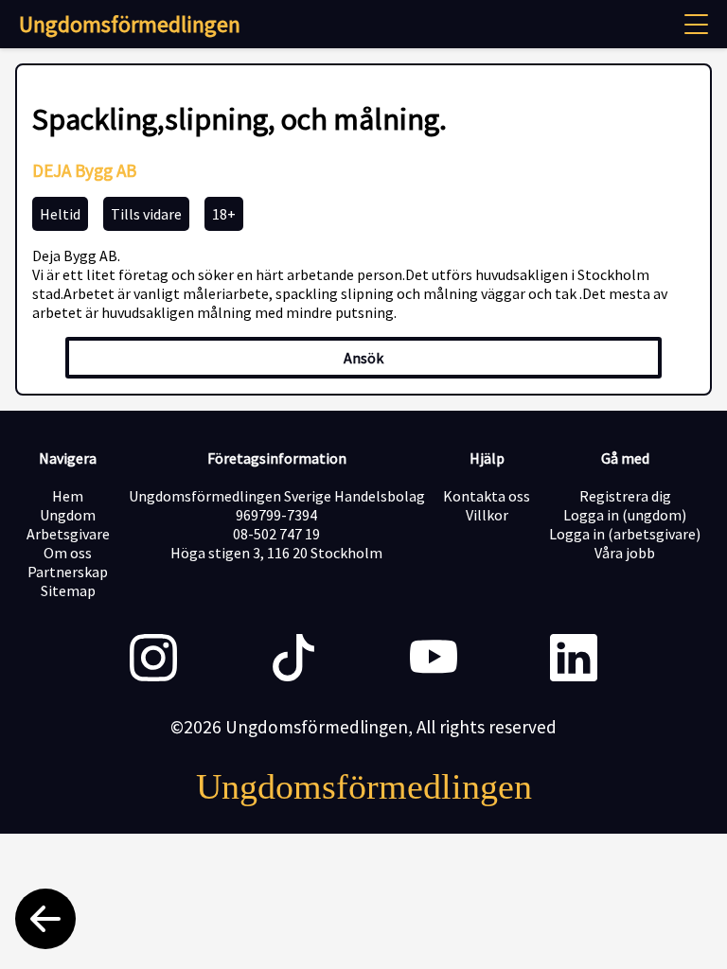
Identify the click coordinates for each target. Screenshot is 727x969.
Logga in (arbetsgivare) (624, 533)
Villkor (487, 514)
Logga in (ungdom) (624, 514)
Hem (67, 495)
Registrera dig (625, 495)
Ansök (363, 357)
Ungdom (68, 514)
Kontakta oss (486, 495)
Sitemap (68, 590)
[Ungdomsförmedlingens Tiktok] (293, 659)
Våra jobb (624, 552)
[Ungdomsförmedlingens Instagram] (153, 659)
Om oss (68, 552)
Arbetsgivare (68, 533)
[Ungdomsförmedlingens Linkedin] (573, 659)
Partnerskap (67, 571)
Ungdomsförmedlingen (129, 24)
